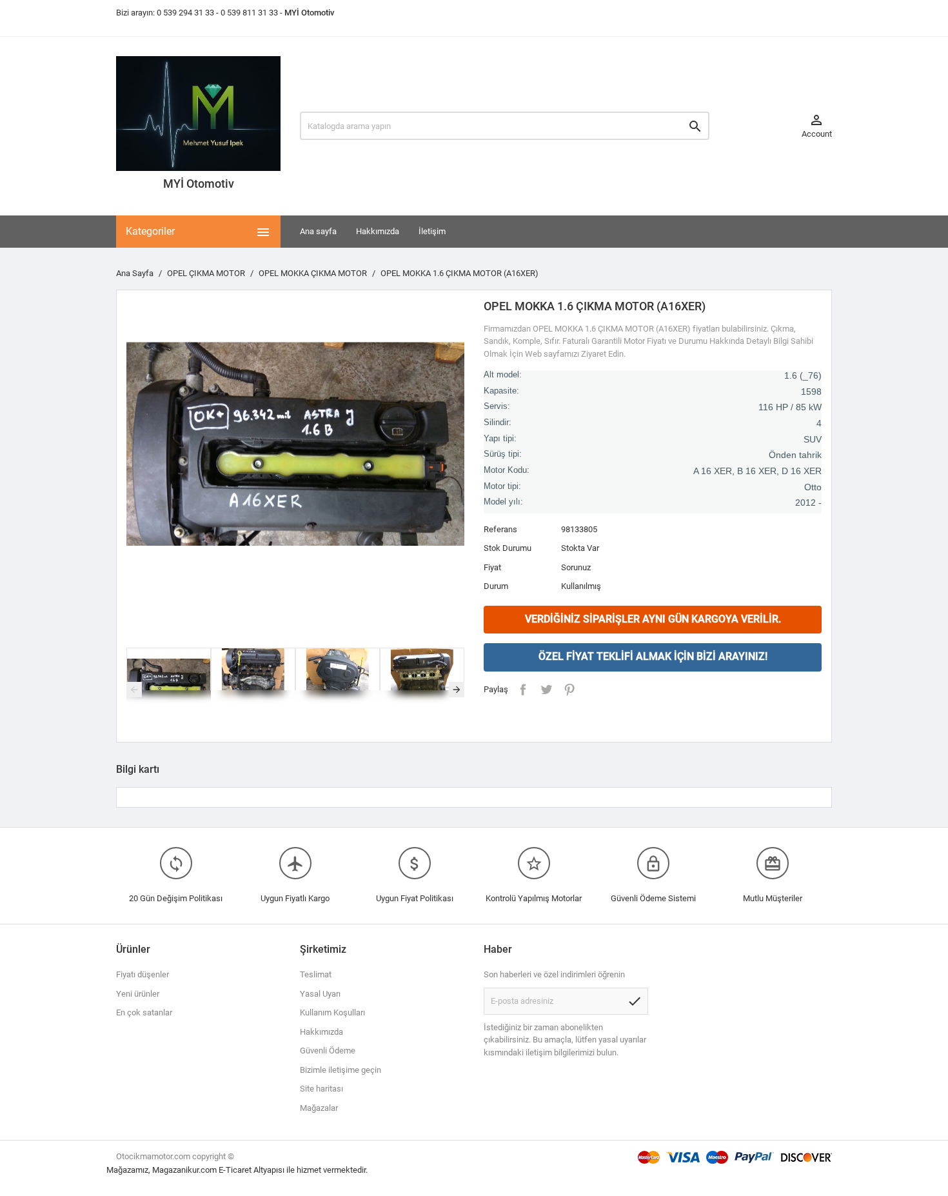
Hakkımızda (377, 231)
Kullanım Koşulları (332, 1012)
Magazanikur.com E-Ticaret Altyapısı (219, 1170)
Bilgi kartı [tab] (137, 769)
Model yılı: (503, 501)
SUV (813, 439)
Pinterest (569, 689)
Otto (813, 487)
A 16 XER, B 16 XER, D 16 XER (757, 471)
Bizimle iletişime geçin (340, 1070)
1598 (811, 391)
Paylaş (523, 689)
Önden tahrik (795, 455)
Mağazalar (319, 1108)
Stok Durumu (507, 548)
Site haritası (321, 1088)
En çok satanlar (144, 1012)
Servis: (497, 406)
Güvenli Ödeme (327, 1050)
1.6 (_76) (803, 375)
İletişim (432, 231)
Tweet (546, 689)
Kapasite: (501, 390)
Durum (496, 586)
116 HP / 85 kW (790, 407)
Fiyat (492, 567)
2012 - (808, 502)
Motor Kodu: (506, 470)
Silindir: (497, 422)
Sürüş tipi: (503, 454)
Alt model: (503, 374)
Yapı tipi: (500, 438)
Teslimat (315, 974)
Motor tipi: (502, 486)
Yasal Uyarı (320, 994)
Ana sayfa (318, 231)
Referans (500, 529)
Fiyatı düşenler (142, 974)
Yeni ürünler (137, 994)
